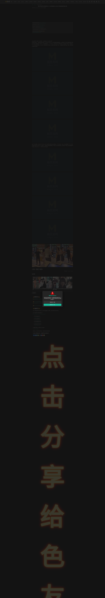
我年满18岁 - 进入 (52, 304)
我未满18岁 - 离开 (52, 302)
